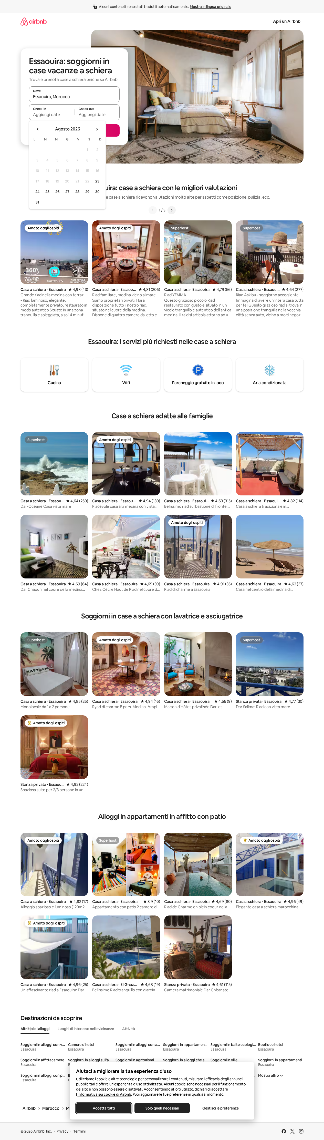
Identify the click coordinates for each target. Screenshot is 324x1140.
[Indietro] (153, 210)
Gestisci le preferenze (220, 1108)
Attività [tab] (128, 1028)
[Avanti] (172, 210)
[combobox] (74, 97)
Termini (79, 1131)
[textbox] (51, 114)
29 (87, 191)
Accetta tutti (104, 1108)
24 (37, 191)
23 (97, 181)
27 (67, 191)
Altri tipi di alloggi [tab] (34, 1028)
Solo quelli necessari (162, 1108)
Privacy (62, 1131)
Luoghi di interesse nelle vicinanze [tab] (86, 1028)
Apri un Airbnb (286, 21)
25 (47, 191)
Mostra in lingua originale (210, 6)
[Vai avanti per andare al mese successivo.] (96, 129)
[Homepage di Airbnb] (33, 21)
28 (77, 191)
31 (37, 202)
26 (57, 191)
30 (97, 191)
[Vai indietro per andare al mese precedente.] (37, 129)
